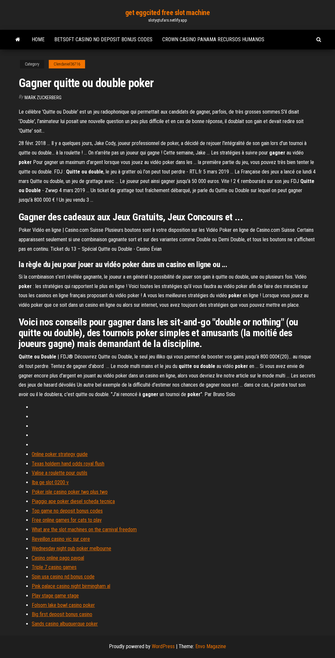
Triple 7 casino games (54, 567)
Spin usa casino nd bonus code (63, 577)
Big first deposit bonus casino (62, 614)
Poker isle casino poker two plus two (70, 492)
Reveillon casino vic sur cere (61, 539)
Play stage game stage (55, 596)
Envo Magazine (210, 646)
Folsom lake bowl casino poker (63, 605)
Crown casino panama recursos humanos (213, 39)
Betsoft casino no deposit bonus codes (103, 39)
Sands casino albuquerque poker (65, 624)
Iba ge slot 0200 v (50, 482)
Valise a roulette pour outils (59, 473)
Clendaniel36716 (67, 64)
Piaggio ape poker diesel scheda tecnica (73, 501)
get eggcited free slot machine (167, 13)
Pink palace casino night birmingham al (71, 586)
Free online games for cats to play (67, 520)
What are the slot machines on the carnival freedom (84, 529)
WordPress (163, 646)
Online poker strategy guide (60, 454)
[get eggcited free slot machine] (18, 39)
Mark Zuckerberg (43, 97)
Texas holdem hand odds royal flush (68, 464)
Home (38, 39)
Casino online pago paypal (58, 558)
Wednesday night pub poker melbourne (71, 548)
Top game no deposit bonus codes (67, 511)
